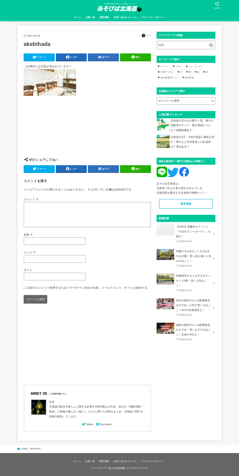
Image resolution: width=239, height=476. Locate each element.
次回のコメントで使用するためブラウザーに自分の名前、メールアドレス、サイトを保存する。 (88, 287)
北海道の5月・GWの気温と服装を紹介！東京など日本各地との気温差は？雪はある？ (192, 142)
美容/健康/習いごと (169, 77)
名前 (28, 234)
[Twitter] (87, 424)
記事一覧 (90, 17)
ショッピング (194, 66)
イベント (164, 66)
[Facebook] (103, 424)
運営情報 (104, 17)
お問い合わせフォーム (125, 17)
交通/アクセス (167, 72)
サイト (28, 270)
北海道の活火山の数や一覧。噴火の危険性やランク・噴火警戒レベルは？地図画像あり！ (192, 125)
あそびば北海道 (117, 468)
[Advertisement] (87, 129)
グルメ (178, 66)
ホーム (77, 17)
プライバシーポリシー (153, 17)
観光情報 (189, 77)
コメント (31, 199)
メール (30, 252)
